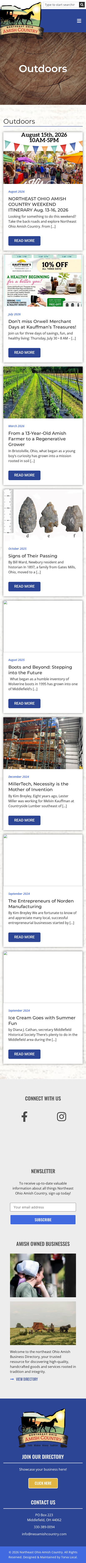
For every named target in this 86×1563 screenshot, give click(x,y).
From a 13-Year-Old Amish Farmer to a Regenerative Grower (37, 439)
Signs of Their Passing (32, 555)
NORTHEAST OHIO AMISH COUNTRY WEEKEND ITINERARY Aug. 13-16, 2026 (38, 204)
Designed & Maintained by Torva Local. (50, 1557)
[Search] (82, 4)
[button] (79, 20)
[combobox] (61, 4)
